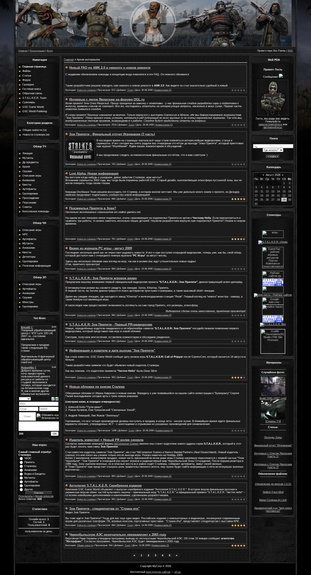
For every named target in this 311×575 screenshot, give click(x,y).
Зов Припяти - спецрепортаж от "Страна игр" (104, 508)
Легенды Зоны (273, 437)
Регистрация (37, 50)
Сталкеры (30, 466)
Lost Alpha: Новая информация (94, 173)
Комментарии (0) (163, 90)
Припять (29, 462)
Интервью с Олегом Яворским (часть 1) (273, 455)
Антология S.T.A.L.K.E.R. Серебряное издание (105, 485)
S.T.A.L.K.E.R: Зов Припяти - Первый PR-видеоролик (110, 324)
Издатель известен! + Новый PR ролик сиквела (106, 440)
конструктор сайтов (158, 571)
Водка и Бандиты (34, 473)
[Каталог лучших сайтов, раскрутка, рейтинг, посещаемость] (273, 292)
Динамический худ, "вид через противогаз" (273, 509)
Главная (22, 50)
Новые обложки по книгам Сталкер (97, 387)
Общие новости (32, 129)
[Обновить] (53, 398)
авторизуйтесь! (272, 127)
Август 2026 (273, 174)
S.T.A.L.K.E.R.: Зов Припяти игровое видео (103, 278)
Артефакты (31, 481)
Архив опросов (44, 496)
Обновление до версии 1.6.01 (273, 483)
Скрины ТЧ (273, 421)
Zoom (130, 90)
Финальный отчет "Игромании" (273, 445)
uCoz (177, 571)
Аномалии (30, 469)
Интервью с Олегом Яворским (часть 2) (273, 466)
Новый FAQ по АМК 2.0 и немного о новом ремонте (109, 67)
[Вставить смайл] (57, 398)
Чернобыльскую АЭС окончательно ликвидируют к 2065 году (117, 534)
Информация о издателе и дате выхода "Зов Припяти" (112, 350)
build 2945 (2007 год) (272, 398)
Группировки (32, 485)
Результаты (25, 496)
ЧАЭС (28, 458)
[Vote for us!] (273, 241)
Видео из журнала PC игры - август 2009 (100, 248)
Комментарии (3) (160, 545)
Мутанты (29, 477)
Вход (50, 50)
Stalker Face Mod (273, 491)
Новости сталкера (34, 134)
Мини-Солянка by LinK (273, 500)
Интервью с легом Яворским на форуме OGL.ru (107, 99)
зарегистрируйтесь (270, 124)
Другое (28, 489)
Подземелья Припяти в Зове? (92, 208)
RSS (290, 50)
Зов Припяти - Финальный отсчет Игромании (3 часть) (112, 134)
